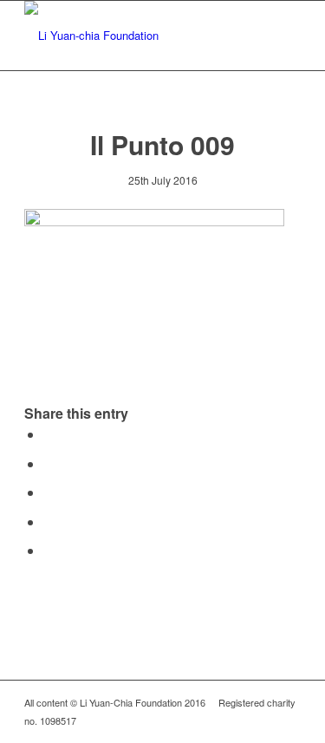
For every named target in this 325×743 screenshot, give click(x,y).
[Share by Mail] (48, 550)
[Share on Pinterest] (48, 492)
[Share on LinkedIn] (48, 521)
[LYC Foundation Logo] (134, 35)
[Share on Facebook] (48, 434)
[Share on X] (48, 463)
